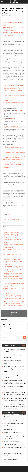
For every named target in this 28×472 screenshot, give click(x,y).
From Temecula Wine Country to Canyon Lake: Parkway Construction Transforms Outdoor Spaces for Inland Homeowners (14, 29)
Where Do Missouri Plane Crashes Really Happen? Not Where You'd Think (14, 270)
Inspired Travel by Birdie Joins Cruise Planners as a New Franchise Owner (14, 99)
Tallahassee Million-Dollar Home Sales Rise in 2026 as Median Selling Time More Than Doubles (14, 302)
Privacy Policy (19, 470)
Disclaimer (11, 219)
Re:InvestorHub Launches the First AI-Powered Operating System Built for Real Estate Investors (14, 235)
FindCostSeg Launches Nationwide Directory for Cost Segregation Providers (14, 241)
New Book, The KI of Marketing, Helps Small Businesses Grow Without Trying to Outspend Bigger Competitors (13, 263)
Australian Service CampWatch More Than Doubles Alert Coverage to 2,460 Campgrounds (14, 258)
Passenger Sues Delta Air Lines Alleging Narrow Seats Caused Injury (13, 91)
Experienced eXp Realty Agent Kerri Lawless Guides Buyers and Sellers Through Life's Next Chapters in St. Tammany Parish (14, 152)
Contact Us (25, 470)
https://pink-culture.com (15, 210)
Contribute (5, 470)
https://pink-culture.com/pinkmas (13, 111)
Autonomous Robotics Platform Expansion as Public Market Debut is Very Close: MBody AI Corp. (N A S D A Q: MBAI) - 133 (15, 375)
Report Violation (17, 219)
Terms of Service (11, 470)
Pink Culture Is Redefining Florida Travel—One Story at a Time (13, 10)
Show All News (6, 219)
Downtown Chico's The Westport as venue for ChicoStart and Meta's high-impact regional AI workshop (13, 453)
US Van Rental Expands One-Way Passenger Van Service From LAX (14, 103)
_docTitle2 (14, 314)
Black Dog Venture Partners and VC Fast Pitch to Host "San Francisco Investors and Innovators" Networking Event (14, 254)
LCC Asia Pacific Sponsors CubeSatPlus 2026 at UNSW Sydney (13, 274)
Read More (4, 328)
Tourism (9, 214)
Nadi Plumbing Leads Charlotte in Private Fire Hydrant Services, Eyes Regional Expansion (13, 238)
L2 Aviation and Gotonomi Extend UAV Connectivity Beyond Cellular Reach (12, 231)
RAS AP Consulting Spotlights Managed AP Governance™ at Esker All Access (13, 160)
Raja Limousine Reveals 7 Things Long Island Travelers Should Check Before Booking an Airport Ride (14, 250)
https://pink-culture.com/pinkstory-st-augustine (12, 119)
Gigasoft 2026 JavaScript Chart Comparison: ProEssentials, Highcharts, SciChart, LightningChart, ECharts (14, 24)
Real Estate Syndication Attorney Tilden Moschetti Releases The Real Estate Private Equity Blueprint (14, 279)
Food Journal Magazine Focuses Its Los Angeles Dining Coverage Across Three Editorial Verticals (14, 267)
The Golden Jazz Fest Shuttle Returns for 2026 (13, 432)
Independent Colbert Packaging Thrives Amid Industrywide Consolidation (13, 292)
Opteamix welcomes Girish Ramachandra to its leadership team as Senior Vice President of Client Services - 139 (14, 361)
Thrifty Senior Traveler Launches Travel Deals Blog (14, 277)
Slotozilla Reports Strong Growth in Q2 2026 (13, 305)
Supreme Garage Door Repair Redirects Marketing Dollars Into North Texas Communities (14, 156)
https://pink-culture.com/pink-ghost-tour (11, 127)
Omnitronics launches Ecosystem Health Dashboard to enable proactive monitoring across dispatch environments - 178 (14, 355)
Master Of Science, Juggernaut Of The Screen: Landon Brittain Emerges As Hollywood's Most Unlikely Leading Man (13, 34)
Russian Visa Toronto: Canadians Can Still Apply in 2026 (14, 289)
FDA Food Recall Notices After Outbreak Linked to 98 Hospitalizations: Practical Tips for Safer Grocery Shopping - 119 (15, 400)
